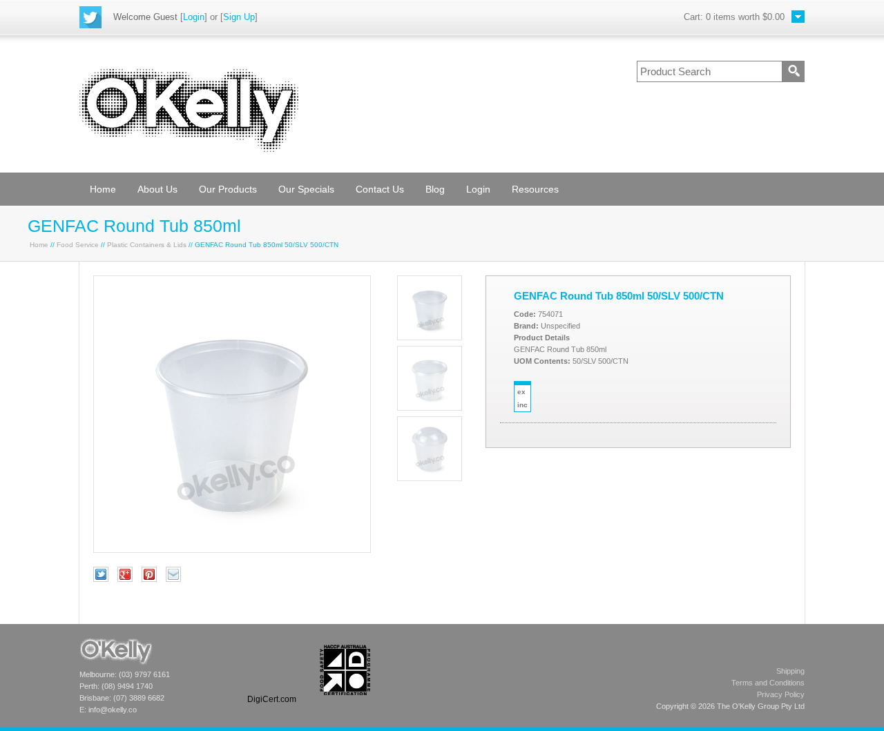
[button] (271, 670)
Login (193, 17)
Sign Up (239, 17)
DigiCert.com (271, 699)
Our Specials (306, 189)
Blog (435, 189)
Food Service (78, 244)
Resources (535, 189)
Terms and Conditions (768, 683)
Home (103, 189)
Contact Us (380, 189)
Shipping (790, 671)
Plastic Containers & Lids (146, 244)
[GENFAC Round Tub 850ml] (232, 549)
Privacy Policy (781, 694)
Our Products (228, 189)
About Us (157, 189)
